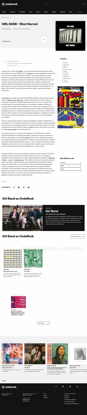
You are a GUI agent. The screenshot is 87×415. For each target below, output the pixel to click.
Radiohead (52, 158)
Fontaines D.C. (6, 98)
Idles (31, 127)
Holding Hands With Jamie (15, 100)
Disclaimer (66, 395)
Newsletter (66, 397)
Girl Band (29, 73)
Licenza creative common (69, 393)
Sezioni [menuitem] (4, 11)
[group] (12, 358)
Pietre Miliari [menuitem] (22, 11)
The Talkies (19, 71)
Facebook (62, 165)
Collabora (46, 397)
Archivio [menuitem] (46, 11)
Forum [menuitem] (70, 11)
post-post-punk (11, 129)
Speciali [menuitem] (54, 11)
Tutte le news (41, 323)
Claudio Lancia (6, 41)
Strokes (27, 137)
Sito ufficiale (62, 162)
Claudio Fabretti (5, 394)
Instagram (62, 168)
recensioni (4, 17)
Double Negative (19, 160)
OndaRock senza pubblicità (70, 399)
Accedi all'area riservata (69, 401)
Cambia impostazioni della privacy (71, 403)
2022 (8, 17)
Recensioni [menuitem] (12, 11)
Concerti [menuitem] (38, 11)
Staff (45, 393)
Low (11, 160)
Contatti (45, 395)
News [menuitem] (30, 11)
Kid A (4, 160)
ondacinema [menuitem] (79, 11)
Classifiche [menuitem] (62, 11)
